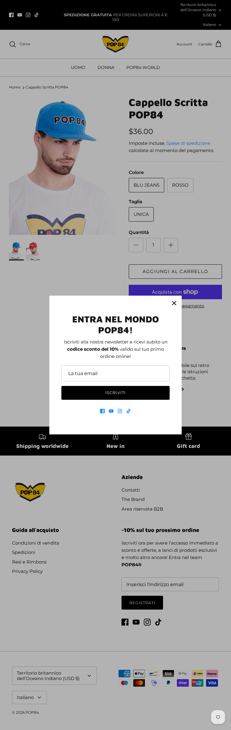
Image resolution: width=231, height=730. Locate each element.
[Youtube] (111, 411)
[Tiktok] (128, 411)
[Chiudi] (174, 303)
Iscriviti (115, 392)
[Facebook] (102, 411)
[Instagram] (120, 411)
